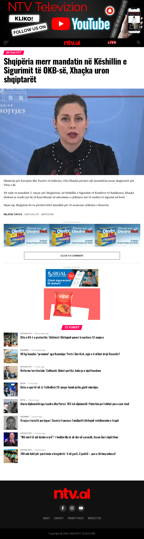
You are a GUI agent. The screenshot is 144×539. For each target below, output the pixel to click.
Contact (59, 518)
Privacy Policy (76, 518)
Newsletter (94, 518)
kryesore (48, 214)
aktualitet (32, 214)
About (46, 518)
